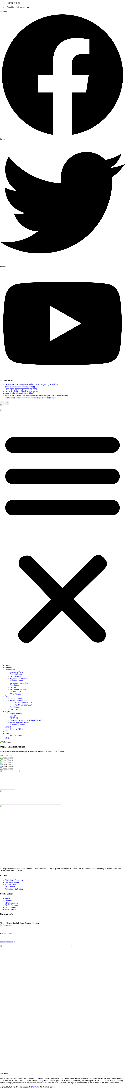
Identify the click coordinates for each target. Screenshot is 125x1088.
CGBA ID (14, 718)
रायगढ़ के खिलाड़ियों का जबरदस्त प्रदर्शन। (20, 387)
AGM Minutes (15, 694)
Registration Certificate (18, 678)
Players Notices (16, 714)
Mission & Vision (16, 672)
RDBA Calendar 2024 (23, 705)
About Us (8, 667)
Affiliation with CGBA (19, 689)
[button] (62, 536)
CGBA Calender (11, 905)
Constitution (14, 685)
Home (7, 665)
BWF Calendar (15, 709)
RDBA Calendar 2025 (23, 703)
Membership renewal (18, 725)
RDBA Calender (11, 903)
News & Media (16, 736)
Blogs (7, 738)
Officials (8, 727)
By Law (13, 687)
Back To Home (6, 756)
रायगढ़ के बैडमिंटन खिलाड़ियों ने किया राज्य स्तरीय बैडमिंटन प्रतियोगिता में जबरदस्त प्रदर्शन (36, 396)
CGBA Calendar (16, 698)
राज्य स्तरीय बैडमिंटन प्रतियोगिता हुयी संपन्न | (21, 389)
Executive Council (17, 681)
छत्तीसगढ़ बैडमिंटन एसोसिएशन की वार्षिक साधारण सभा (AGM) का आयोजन (31, 385)
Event (7, 696)
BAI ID (13, 716)
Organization (10, 670)
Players (7, 711)
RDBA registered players (19, 722)
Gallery (8, 733)
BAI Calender (10, 907)
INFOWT (35, 1087)
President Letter (16, 674)
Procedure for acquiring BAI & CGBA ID (26, 720)
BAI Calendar (15, 707)
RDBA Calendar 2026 (18, 700)
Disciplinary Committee (19, 683)
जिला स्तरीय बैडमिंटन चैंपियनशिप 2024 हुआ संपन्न (22, 391)
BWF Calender (11, 909)
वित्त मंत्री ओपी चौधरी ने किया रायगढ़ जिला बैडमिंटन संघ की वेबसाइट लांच (30, 398)
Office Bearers (15, 676)
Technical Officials (17, 729)
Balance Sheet (15, 692)
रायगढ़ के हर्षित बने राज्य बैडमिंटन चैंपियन (19, 393)
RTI (6, 731)
